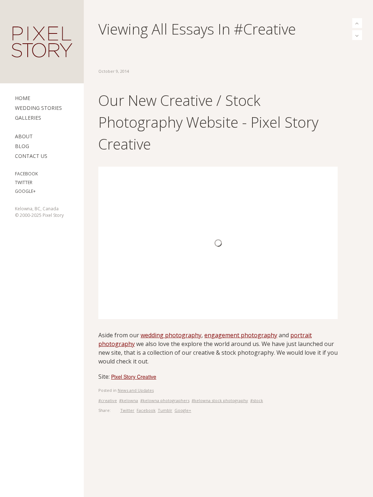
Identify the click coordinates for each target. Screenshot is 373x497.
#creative (107, 400)
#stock (256, 400)
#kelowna (128, 400)
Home (22, 98)
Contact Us (31, 155)
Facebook (26, 174)
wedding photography (171, 335)
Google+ (25, 191)
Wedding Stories (38, 107)
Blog (22, 146)
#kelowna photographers (164, 400)
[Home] (41, 42)
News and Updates (136, 390)
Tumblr (165, 410)
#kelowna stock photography (220, 400)
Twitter (23, 182)
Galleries (28, 117)
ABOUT (24, 136)
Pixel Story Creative (133, 376)
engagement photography (240, 335)
